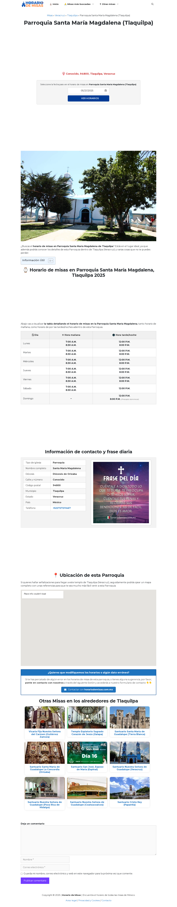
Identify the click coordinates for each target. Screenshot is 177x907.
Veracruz (60, 15)
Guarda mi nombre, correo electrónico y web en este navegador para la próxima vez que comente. (78, 873)
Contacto (106, 900)
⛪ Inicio (54, 4)
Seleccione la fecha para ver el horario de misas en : (88, 84)
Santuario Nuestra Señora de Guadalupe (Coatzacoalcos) (87, 803)
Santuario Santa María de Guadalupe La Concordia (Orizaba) (45, 769)
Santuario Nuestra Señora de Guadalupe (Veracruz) (130, 768)
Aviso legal (71, 900)
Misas (50, 15)
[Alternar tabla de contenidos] (49, 260)
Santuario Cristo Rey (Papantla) (130, 803)
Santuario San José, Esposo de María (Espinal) (87, 768)
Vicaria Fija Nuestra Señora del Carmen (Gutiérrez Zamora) (45, 734)
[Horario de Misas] (33, 4)
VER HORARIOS (90, 98)
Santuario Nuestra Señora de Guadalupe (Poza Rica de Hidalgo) (45, 805)
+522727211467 (62, 508)
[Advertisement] (88, 48)
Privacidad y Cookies (89, 900)
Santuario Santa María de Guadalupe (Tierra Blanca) (129, 732)
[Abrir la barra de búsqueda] (152, 4)
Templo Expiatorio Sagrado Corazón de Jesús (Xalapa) (87, 732)
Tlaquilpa (72, 15)
